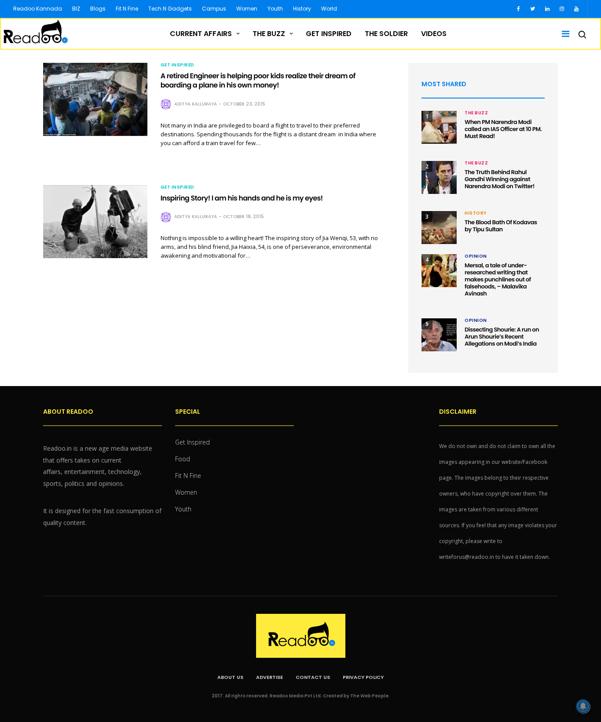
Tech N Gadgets (170, 8)
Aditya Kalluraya (195, 104)
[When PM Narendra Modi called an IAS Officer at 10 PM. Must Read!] (439, 127)
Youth (275, 8)
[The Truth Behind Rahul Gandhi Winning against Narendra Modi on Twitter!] (439, 177)
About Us (230, 677)
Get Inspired (329, 34)
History (302, 8)
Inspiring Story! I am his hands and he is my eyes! (242, 198)
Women (246, 8)
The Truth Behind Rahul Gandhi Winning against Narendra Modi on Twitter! (500, 179)
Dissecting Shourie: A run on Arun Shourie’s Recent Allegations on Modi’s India (502, 336)
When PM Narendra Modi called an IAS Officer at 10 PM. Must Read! (503, 129)
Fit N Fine (127, 8)
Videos (434, 34)
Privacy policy (363, 677)
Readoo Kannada (37, 8)
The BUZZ (269, 34)
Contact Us (313, 677)
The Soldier (386, 34)
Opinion (476, 256)
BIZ (76, 8)
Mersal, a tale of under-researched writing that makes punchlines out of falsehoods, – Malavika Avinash (498, 279)
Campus (214, 8)
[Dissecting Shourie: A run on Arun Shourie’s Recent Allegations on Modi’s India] (439, 334)
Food (182, 459)
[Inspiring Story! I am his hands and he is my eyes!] (95, 221)
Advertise (269, 677)
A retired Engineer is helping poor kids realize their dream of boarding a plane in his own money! (258, 80)
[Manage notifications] (583, 706)
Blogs (98, 8)
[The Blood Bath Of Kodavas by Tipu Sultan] (439, 227)
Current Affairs (201, 34)
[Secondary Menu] (562, 34)
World (329, 8)
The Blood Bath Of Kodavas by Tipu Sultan (501, 225)
